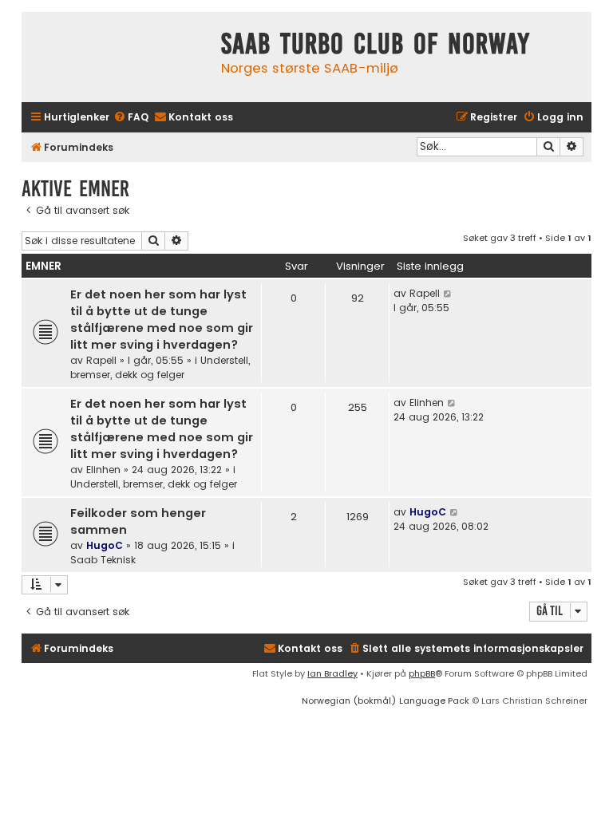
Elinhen (103, 469)
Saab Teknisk (103, 560)
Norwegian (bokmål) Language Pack (385, 700)
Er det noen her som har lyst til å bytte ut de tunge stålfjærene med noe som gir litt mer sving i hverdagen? (161, 319)
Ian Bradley (332, 673)
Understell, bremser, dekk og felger (160, 367)
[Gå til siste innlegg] (448, 293)
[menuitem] (130, 117)
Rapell (101, 360)
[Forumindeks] (117, 57)
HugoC (104, 545)
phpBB (422, 673)
